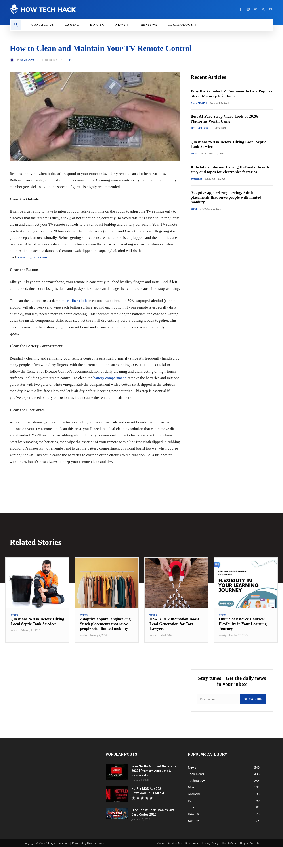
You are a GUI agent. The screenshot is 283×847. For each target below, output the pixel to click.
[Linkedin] (255, 9)
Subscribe (253, 699)
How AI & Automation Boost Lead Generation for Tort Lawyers (174, 624)
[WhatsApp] (70, 475)
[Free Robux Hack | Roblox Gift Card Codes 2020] (117, 813)
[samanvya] (13, 60)
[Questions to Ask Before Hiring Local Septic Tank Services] (37, 583)
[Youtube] (270, 9)
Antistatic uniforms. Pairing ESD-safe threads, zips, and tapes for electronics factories (230, 169)
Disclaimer (191, 843)
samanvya (27, 60)
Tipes (68, 60)
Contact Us (175, 843)
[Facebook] (240, 9)
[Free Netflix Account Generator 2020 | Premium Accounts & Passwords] (117, 772)
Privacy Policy (210, 843)
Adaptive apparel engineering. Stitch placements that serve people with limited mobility (226, 197)
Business (196, 178)
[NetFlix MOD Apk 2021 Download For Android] (117, 794)
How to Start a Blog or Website (241, 843)
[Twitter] (263, 9)
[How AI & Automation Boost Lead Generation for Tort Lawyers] (176, 583)
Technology (199, 128)
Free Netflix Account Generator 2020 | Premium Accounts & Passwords (154, 771)
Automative (199, 102)
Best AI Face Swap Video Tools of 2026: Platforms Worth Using (224, 118)
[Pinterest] (60, 475)
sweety (222, 635)
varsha (14, 630)
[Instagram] (248, 9)
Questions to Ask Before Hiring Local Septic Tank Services (37, 621)
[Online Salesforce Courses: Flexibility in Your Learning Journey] (245, 583)
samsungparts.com (32, 257)
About (160, 843)
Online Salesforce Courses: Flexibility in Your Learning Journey (243, 624)
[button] (16, 25)
